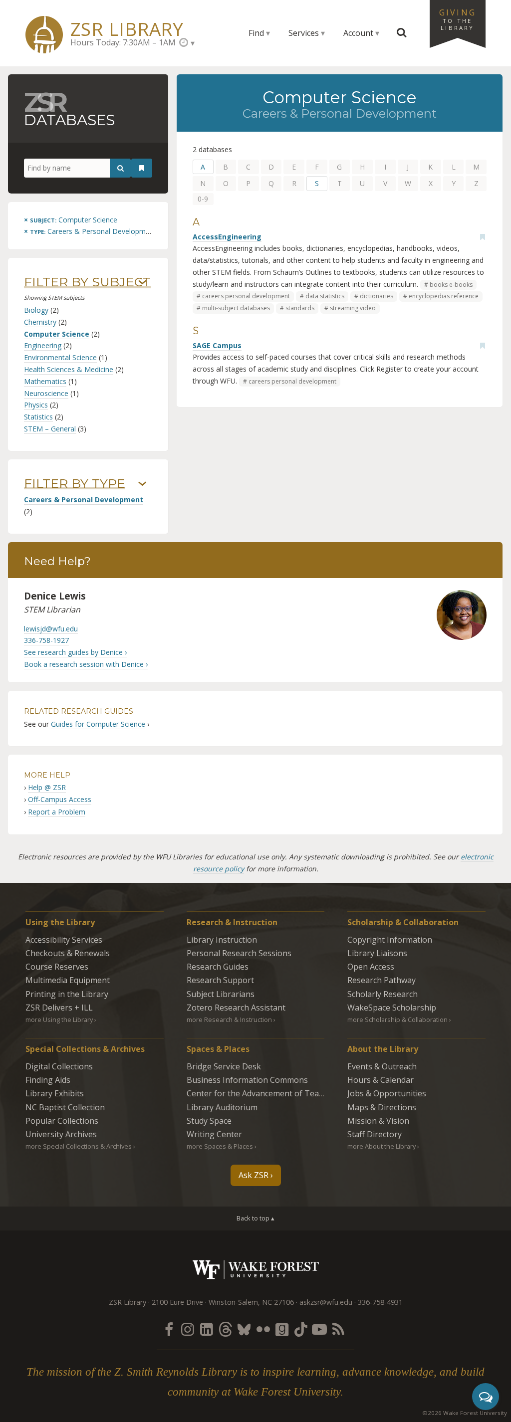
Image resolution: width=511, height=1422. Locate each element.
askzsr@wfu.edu (325, 1302)
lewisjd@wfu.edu (51, 628)
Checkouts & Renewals (67, 953)
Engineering (42, 345)
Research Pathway (381, 980)
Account (358, 32)
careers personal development (246, 296)
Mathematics (45, 381)
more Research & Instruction (229, 1019)
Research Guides (218, 966)
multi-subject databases (236, 308)
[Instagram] (187, 1329)
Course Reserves (56, 966)
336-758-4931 (380, 1302)
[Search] (120, 168)
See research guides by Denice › (75, 652)
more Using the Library (59, 1019)
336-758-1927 (46, 640)
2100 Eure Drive (177, 1302)
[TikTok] (300, 1329)
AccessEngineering (227, 236)
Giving (457, 19)
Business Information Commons (247, 1079)
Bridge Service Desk (224, 1066)
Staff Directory (374, 1134)
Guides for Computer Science (98, 724)
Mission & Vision (378, 1120)
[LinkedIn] (206, 1329)
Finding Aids (47, 1079)
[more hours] (187, 42)
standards (299, 308)
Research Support (220, 980)
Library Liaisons (377, 953)
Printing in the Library (66, 994)
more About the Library (381, 1146)
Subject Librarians (221, 994)
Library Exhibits (54, 1093)
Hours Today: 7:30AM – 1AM (123, 42)
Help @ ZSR (47, 787)
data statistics (324, 296)
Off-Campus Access (59, 799)
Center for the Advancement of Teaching (263, 1093)
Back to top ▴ (255, 1218)
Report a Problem (56, 811)
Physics (36, 404)
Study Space (209, 1120)
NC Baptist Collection (65, 1107)
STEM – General (50, 428)
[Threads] (225, 1329)
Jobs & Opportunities (386, 1093)
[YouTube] (319, 1329)
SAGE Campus (217, 345)
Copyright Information (389, 939)
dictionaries (376, 296)
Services (303, 32)
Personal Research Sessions (239, 953)
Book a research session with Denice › (86, 664)
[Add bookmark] (483, 237)
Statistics (38, 416)
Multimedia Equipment (67, 980)
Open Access (370, 966)
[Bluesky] (244, 1329)
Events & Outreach (382, 1066)
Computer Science (56, 334)
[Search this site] (402, 32)
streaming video (353, 308)
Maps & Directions (381, 1107)
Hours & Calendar (380, 1079)
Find (256, 32)
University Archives (61, 1134)
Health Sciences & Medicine (68, 369)
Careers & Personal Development (83, 499)
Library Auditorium (222, 1107)
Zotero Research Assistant (236, 1007)
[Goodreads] (281, 1329)
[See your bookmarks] (141, 168)
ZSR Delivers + (59, 1007)
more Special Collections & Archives (78, 1146)
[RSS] (338, 1329)
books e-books (451, 284)
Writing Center (214, 1134)
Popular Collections (61, 1120)
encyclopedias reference (444, 296)
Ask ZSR (253, 1175)
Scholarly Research (382, 994)
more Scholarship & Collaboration (397, 1019)
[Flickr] (263, 1329)
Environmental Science (60, 357)
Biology (36, 310)
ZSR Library (127, 29)
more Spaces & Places (220, 1146)
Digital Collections (59, 1066)
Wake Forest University (255, 1269)
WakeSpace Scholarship (391, 1007)
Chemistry (40, 322)
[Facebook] (168, 1329)
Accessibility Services (63, 939)
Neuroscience (46, 393)
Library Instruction (222, 939)
